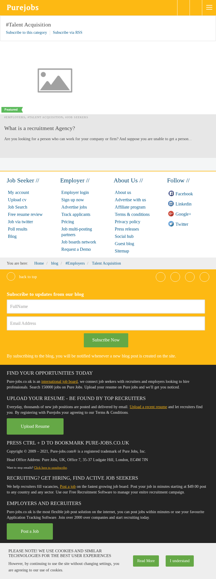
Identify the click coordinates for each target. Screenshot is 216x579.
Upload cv (17, 199)
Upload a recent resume (148, 407)
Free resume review (25, 214)
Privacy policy (127, 221)
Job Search (17, 207)
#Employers (14, 117)
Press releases (127, 229)
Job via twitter (20, 221)
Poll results (17, 229)
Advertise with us (130, 199)
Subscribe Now (106, 339)
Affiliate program (130, 207)
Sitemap (122, 251)
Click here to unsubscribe (50, 467)
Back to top (27, 277)
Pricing (67, 221)
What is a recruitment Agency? (39, 128)
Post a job (68, 486)
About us (123, 192)
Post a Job (30, 531)
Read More (146, 561)
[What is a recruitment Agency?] (55, 80)
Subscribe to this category (26, 32)
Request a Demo (76, 249)
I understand (180, 561)
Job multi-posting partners (76, 232)
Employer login (75, 192)
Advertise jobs (74, 207)
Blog (12, 236)
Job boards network (78, 242)
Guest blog (124, 243)
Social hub (124, 236)
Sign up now (72, 199)
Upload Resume (35, 426)
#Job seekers (76, 117)
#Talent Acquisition (28, 24)
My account (18, 192)
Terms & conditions (132, 214)
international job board (59, 381)
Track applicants (75, 214)
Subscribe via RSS (67, 32)
